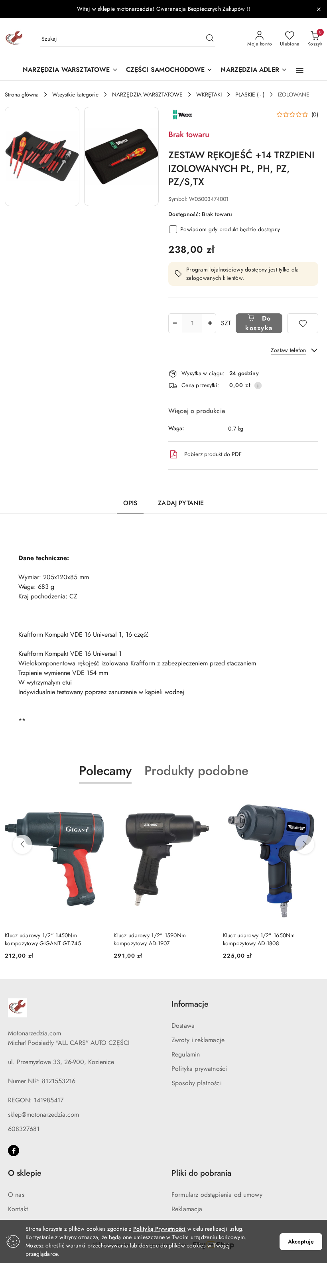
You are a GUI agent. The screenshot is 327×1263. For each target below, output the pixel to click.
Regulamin (185, 1054)
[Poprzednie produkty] (22, 844)
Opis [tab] (130, 503)
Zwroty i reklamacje (198, 1040)
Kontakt (18, 1209)
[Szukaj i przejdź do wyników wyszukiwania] (209, 39)
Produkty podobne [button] (196, 770)
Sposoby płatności (196, 1083)
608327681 (23, 1128)
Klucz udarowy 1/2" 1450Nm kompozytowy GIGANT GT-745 (43, 939)
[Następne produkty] (304, 844)
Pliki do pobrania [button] (201, 1173)
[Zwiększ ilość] (210, 323)
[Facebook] (13, 1150)
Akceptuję (301, 1241)
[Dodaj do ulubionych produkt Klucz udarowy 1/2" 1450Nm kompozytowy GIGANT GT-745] (95, 802)
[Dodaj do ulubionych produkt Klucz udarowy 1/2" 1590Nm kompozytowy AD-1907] (204, 802)
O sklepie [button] (24, 1173)
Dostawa (183, 1025)
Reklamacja (187, 1209)
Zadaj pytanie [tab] (181, 503)
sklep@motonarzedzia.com (43, 1114)
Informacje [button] (190, 1004)
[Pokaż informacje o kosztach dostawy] (258, 385)
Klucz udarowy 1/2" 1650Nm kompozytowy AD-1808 (259, 939)
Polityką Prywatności (159, 1229)
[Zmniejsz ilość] (175, 323)
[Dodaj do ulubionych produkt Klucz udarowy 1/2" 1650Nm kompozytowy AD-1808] (313, 802)
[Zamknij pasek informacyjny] (318, 9)
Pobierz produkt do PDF (213, 454)
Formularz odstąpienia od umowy (216, 1194)
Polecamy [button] (105, 770)
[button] (299, 70)
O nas (16, 1194)
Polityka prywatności (199, 1068)
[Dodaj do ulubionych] (302, 323)
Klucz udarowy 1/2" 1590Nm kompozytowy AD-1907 (150, 939)
